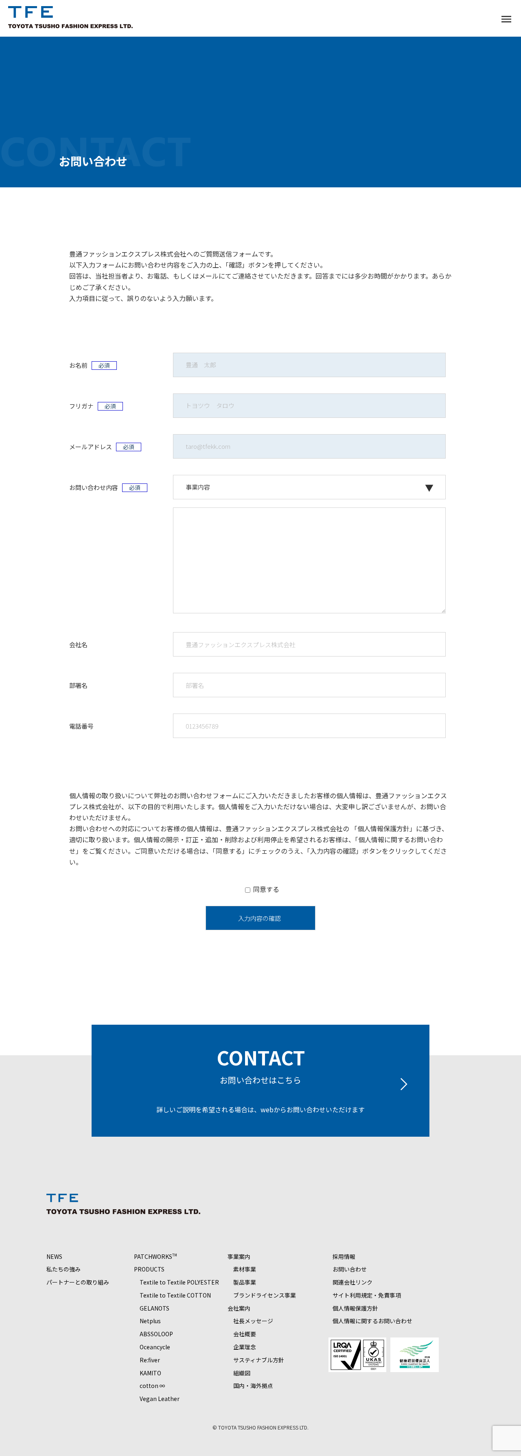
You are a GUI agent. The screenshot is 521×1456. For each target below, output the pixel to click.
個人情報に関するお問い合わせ (372, 1321)
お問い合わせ (350, 1269)
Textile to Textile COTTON (175, 1295)
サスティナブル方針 (258, 1360)
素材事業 (244, 1269)
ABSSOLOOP (156, 1334)
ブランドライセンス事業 (264, 1295)
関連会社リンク (352, 1282)
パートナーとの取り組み (77, 1282)
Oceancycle (155, 1347)
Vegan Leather (160, 1399)
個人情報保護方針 (383, 828)
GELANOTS (154, 1308)
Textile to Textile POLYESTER (179, 1282)
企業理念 (244, 1347)
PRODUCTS (149, 1269)
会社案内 (239, 1308)
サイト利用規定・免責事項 (367, 1295)
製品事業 (244, 1282)
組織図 (241, 1373)
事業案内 (239, 1256)
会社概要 (244, 1334)
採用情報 (344, 1256)
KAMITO (150, 1373)
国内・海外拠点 (253, 1385)
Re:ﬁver (150, 1360)
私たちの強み (63, 1269)
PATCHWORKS (155, 1256)
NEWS (54, 1256)
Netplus (150, 1321)
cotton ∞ (152, 1385)
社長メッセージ (253, 1321)
